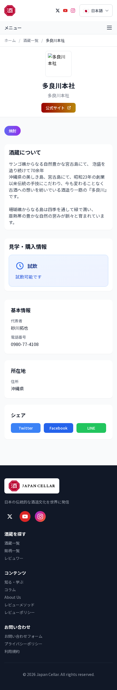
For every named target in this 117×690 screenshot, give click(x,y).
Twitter (26, 428)
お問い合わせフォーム (23, 636)
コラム (10, 589)
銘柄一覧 (12, 550)
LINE (91, 428)
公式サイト (55, 107)
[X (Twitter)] (58, 10)
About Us (12, 597)
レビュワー (13, 558)
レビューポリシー (19, 612)
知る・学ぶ (13, 582)
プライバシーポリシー (23, 643)
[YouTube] (65, 10)
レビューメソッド (19, 604)
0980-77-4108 (25, 344)
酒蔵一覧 (30, 40)
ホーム (10, 40)
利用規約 (12, 651)
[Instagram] (73, 10)
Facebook (58, 428)
